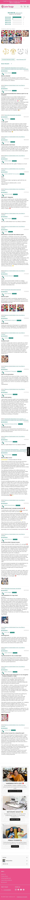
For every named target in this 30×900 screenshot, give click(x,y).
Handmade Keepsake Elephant (13, 289)
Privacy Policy (4, 876)
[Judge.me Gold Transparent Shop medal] (6, 51)
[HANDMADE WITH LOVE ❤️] (15, 774)
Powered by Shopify (22, 897)
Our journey (15, 846)
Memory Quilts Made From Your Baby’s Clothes (13, 86)
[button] (8, 17)
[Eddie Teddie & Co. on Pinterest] (23, 889)
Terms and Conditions (6, 880)
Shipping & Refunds (6, 878)
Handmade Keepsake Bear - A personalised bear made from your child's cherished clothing (14, 450)
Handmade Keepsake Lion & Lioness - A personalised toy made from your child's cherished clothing (14, 69)
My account (4, 882)
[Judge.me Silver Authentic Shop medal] (20, 51)
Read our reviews (15, 819)
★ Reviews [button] (28, 451)
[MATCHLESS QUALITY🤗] (15, 803)
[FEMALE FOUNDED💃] (15, 831)
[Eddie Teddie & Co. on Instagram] (16, 889)
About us (3, 874)
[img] (15, 13)
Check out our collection (15, 791)
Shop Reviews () (21, 59)
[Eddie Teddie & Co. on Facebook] (18, 889)
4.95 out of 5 (19, 13)
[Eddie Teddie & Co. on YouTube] (21, 889)
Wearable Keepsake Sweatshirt (13, 115)
